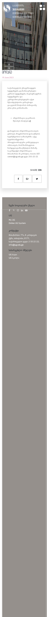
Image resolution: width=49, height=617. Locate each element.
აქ (30, 121)
